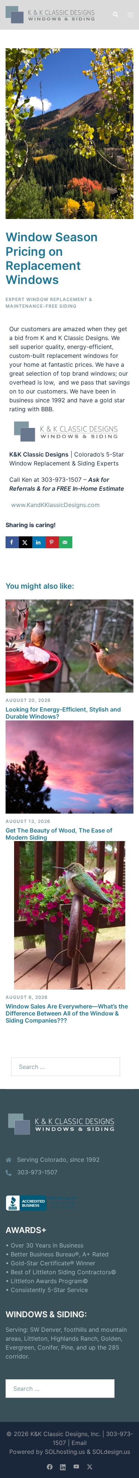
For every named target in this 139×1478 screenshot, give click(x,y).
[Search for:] (65, 1066)
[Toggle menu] (130, 14)
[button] (115, 15)
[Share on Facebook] (12, 542)
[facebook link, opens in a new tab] (50, 1466)
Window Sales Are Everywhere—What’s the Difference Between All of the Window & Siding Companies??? (67, 1013)
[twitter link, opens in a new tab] (90, 1466)
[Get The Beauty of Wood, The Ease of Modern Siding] (69, 766)
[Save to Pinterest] (52, 542)
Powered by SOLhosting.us (47, 1451)
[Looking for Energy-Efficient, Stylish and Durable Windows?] (69, 645)
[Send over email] (65, 542)
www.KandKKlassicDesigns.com (55, 505)
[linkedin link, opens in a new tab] (63, 1466)
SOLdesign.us (111, 1451)
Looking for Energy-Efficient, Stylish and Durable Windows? (63, 713)
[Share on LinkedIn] (39, 542)
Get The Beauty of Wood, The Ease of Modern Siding (59, 834)
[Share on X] (25, 542)
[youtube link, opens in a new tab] (76, 1466)
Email (79, 1442)
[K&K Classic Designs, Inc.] (53, 14)
